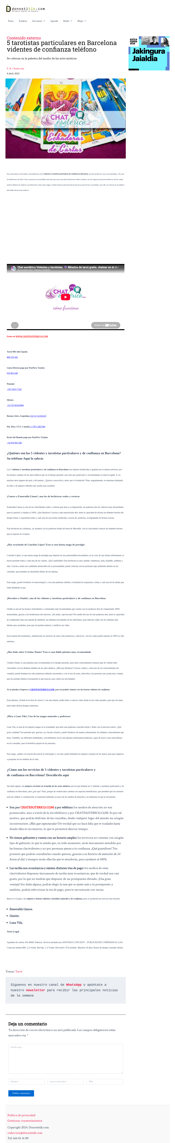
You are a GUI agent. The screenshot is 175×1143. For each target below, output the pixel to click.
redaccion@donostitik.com (25, 1133)
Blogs (80, 21)
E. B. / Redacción (15, 68)
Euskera (23, 21)
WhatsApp (73, 985)
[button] (43, 21)
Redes (66, 21)
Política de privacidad (21, 1115)
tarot (18, 971)
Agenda (54, 21)
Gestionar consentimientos (25, 1121)
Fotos (11, 21)
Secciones (37, 21)
